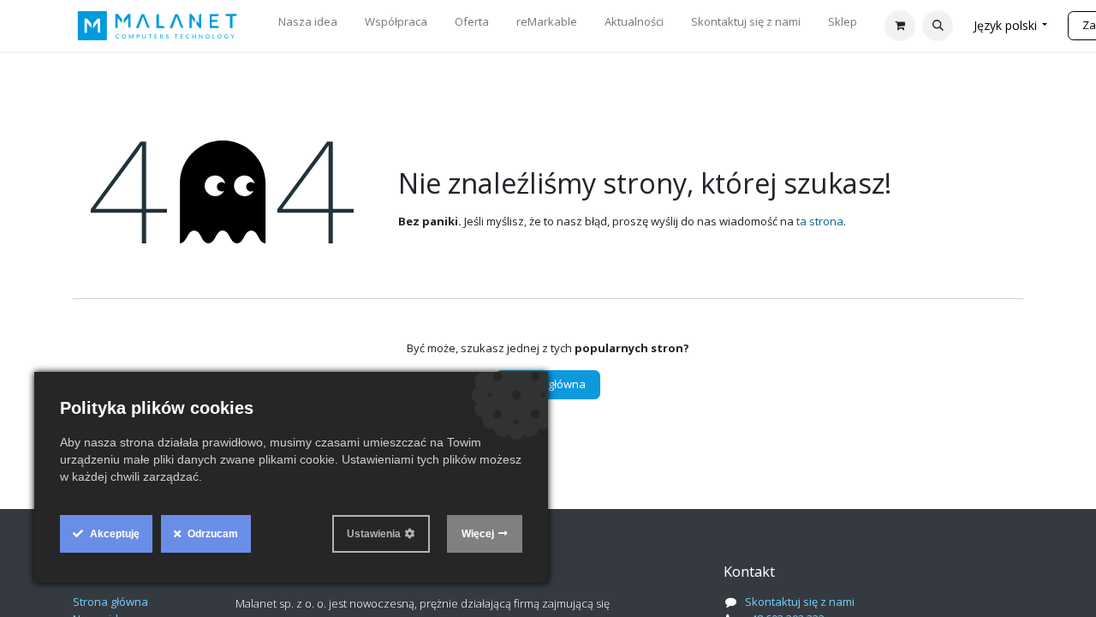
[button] (937, 25)
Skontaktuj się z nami (800, 601)
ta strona (819, 221)
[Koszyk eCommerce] (900, 25)
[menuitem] (307, 25)
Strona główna (548, 384)
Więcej (478, 534)
